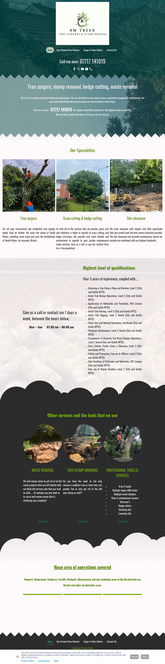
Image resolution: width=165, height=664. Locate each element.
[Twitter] (78, 68)
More (56, 661)
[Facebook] (74, 68)
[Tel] (90, 68)
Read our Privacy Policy (82, 648)
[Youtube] (82, 68)
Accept (134, 657)
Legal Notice (44, 661)
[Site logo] (82, 23)
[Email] (86, 68)
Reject (145, 657)
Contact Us (43, 521)
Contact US (82, 521)
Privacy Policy (27, 661)
